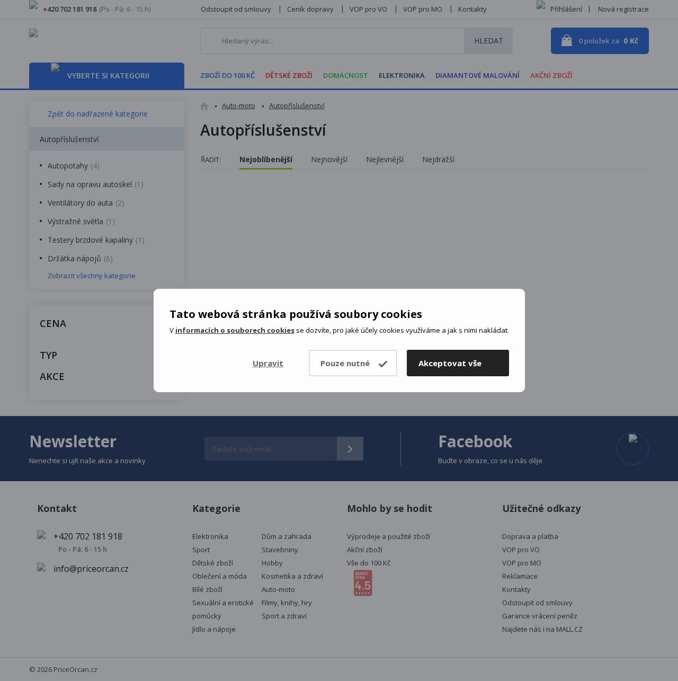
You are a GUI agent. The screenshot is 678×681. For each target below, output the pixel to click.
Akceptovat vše (449, 363)
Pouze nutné (345, 363)
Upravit (268, 363)
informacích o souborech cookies (235, 330)
